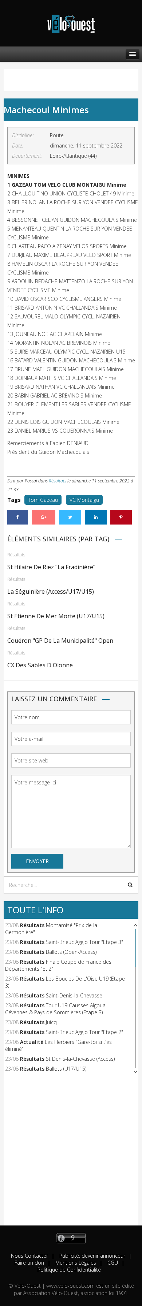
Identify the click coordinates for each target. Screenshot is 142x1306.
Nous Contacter (29, 1255)
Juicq (51, 1022)
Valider (130, 884)
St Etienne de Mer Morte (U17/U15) (55, 616)
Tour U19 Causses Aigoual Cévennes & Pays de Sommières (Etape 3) (56, 1009)
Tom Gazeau (43, 499)
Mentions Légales (75, 1262)
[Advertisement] (71, 1154)
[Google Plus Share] (43, 517)
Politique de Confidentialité (69, 1269)
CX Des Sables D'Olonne (40, 665)
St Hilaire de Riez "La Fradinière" (51, 567)
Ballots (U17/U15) (66, 1068)
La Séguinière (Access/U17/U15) (50, 591)
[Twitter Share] (70, 517)
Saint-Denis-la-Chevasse (74, 995)
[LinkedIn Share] (96, 517)
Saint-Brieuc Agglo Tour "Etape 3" (84, 942)
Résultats (57, 481)
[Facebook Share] (17, 517)
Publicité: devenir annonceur (91, 1255)
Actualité (31, 1041)
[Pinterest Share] (121, 517)
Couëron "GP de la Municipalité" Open (60, 641)
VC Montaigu (84, 499)
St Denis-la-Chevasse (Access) (80, 1058)
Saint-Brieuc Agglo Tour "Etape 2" (84, 1032)
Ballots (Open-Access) (71, 951)
